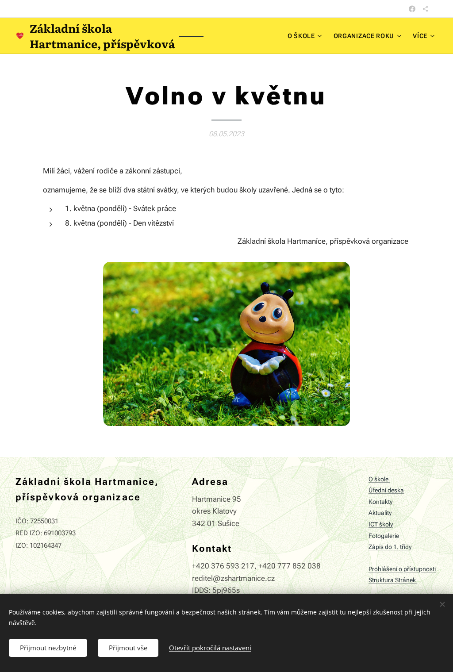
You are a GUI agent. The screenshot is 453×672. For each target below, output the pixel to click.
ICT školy (381, 524)
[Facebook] (412, 8)
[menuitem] (305, 36)
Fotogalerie (384, 536)
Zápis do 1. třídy (390, 547)
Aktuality (380, 513)
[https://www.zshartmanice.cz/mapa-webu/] (425, 8)
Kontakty (380, 502)
